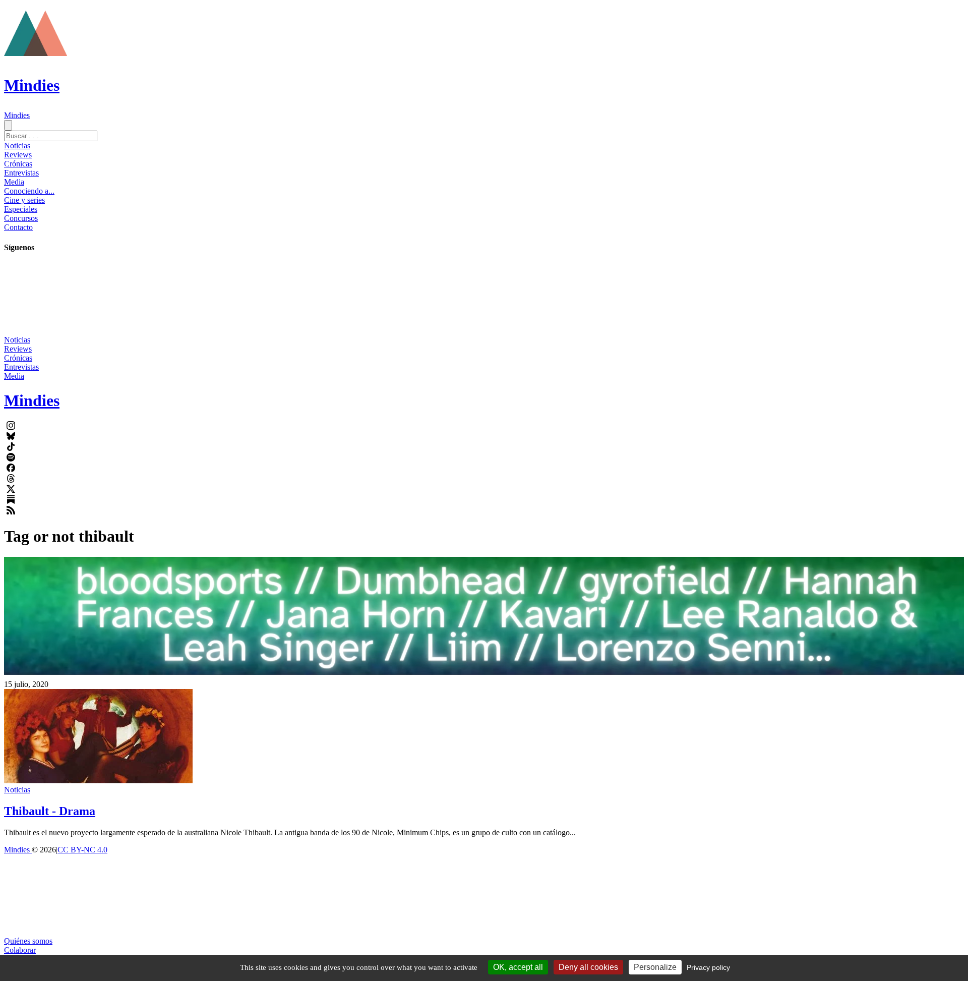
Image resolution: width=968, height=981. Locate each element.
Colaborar (20, 950)
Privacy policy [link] (708, 967)
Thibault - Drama (49, 811)
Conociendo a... (29, 191)
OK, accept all (518, 967)
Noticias (17, 145)
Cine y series (24, 200)
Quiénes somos (28, 941)
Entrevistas (21, 172)
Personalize (655, 967)
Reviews (18, 154)
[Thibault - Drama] (98, 780)
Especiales (20, 209)
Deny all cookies (588, 967)
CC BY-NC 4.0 (82, 849)
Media (14, 182)
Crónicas (18, 163)
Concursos (21, 218)
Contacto (18, 227)
